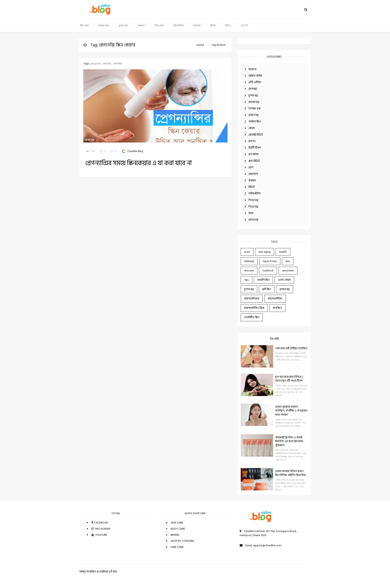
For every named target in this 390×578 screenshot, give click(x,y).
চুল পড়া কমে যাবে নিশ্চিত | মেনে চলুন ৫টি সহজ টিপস (289, 379)
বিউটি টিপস (254, 147)
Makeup (249, 261)
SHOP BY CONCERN (182, 541)
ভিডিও (228, 25)
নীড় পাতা (84, 25)
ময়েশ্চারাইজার (251, 298)
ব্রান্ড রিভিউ (254, 161)
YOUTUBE (101, 534)
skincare (249, 270)
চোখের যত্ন (253, 102)
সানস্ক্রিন (277, 308)
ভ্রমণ (250, 167)
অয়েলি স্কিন (263, 280)
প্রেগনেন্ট (107, 64)
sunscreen (288, 270)
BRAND (175, 534)
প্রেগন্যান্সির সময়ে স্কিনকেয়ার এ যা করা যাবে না (138, 163)
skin (287, 261)
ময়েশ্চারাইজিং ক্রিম (254, 308)
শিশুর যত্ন (159, 25)
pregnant (95, 64)
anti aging (265, 251)
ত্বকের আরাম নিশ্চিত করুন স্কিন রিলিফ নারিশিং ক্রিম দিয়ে (290, 473)
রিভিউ (213, 25)
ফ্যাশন (252, 141)
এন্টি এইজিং (254, 82)
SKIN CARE (177, 522)
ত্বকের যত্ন (103, 25)
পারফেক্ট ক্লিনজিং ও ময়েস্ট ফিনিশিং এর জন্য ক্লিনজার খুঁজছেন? (289, 441)
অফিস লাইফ (255, 75)
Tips (246, 280)
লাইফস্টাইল (178, 25)
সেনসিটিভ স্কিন (251, 317)
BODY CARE (178, 528)
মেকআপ (141, 25)
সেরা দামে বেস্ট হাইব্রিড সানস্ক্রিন (291, 348)
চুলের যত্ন (123, 25)
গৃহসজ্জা (252, 88)
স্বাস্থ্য (251, 213)
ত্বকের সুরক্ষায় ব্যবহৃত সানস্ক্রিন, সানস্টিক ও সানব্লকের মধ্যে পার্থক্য (291, 410)
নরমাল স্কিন (254, 121)
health (283, 251)
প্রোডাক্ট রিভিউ (255, 134)
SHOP (244, 25)
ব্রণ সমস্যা (253, 154)
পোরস (251, 128)
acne (247, 251)
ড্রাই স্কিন (266, 289)
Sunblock (268, 270)
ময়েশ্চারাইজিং (275, 298)
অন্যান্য (196, 25)
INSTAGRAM (102, 528)
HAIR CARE (177, 547)
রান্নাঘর (252, 180)
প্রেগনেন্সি (117, 64)
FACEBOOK (101, 522)
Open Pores (270, 261)
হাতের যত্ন (253, 219)
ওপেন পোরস (284, 280)
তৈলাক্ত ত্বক (254, 108)
